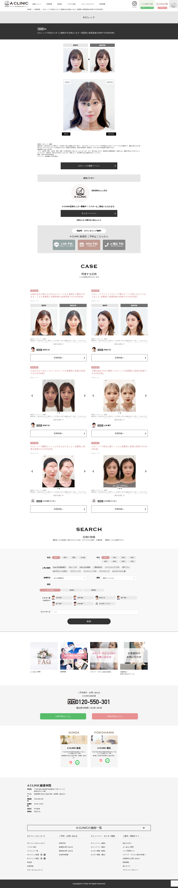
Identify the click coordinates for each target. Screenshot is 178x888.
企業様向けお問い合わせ (131, 858)
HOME (29, 9)
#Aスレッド (34, 301)
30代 (132, 557)
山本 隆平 (107, 425)
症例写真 (49, 4)
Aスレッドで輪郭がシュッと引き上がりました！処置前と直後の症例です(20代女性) (58, 447)
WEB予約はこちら (115, 716)
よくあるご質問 (128, 847)
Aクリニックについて (36, 836)
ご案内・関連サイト (131, 836)
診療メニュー (36, 4)
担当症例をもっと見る (99, 190)
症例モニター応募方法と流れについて (89, 220)
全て (56, 557)
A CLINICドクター (49, 501)
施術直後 (111, 134)
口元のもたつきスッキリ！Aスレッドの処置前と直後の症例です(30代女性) (58, 372)
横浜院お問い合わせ (66, 851)
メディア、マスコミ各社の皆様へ (134, 854)
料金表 (59, 4)
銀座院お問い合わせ (66, 847)
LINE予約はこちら (63, 716)
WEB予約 (62, 843)
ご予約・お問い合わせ (68, 836)
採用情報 (126, 862)
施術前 (66, 134)
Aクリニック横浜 (33, 858)
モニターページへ (89, 213)
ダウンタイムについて (35, 870)
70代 (132, 561)
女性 (65, 557)
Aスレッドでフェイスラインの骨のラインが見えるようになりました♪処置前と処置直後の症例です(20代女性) (119, 295)
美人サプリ (126, 866)
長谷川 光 (46, 350)
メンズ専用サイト (129, 851)
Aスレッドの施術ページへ (89, 166)
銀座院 (72, 590)
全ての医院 (50, 590)
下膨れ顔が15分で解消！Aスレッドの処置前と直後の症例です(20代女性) (119, 372)
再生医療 (102, 4)
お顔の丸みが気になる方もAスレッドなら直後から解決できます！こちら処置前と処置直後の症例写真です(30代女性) (58, 295)
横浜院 (93, 590)
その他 (83, 557)
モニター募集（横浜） (98, 854)
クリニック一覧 (32, 851)
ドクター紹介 (71, 4)
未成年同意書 (63, 854)
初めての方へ (127, 843)
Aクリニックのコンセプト (36, 843)
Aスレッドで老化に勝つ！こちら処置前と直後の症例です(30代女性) (119, 447)
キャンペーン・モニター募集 (103, 836)
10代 (114, 557)
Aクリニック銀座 (33, 854)
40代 (105, 561)
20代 (123, 557)
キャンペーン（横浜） (98, 847)
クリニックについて (87, 4)
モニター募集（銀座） (98, 851)
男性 (73, 557)
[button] (34, 395)
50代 (114, 561)
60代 (123, 561)
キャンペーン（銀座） (98, 843)
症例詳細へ (58, 358)
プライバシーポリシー (130, 870)
